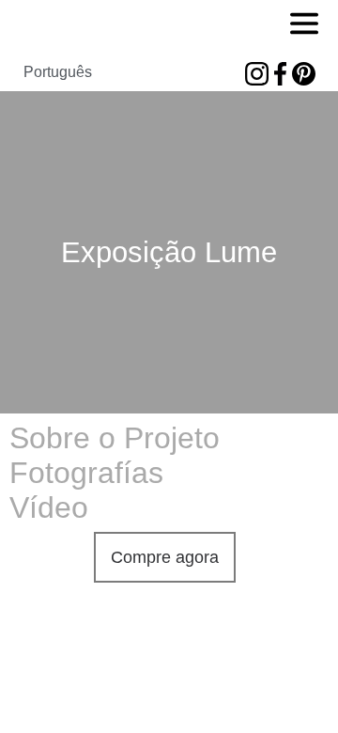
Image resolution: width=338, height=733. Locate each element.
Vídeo (48, 507)
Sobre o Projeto (114, 438)
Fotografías (86, 473)
